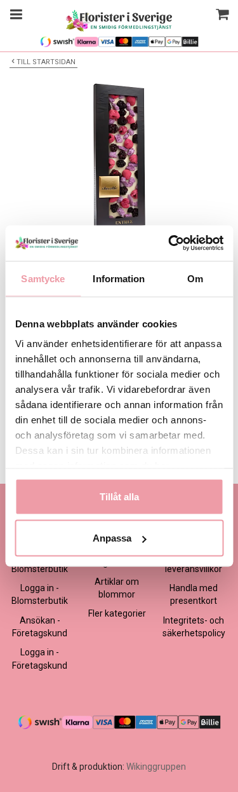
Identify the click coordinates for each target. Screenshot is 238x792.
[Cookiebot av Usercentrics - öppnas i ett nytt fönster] (169, 243)
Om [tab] (195, 278)
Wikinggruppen (156, 766)
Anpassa (112, 538)
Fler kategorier (117, 613)
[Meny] (14, 16)
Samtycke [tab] (43, 278)
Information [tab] (119, 278)
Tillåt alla (119, 496)
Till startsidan (46, 62)
